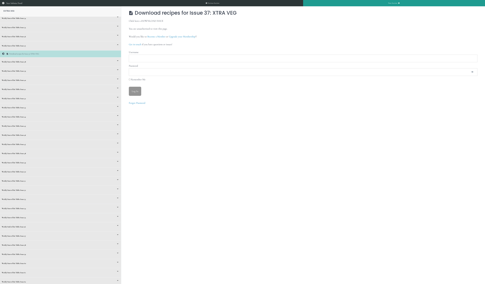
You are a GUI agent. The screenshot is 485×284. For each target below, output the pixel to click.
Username (134, 52)
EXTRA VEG (9, 10)
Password (133, 65)
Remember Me (138, 79)
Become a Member (156, 36)
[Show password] (472, 72)
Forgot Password (137, 103)
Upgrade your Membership (182, 36)
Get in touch (135, 44)
